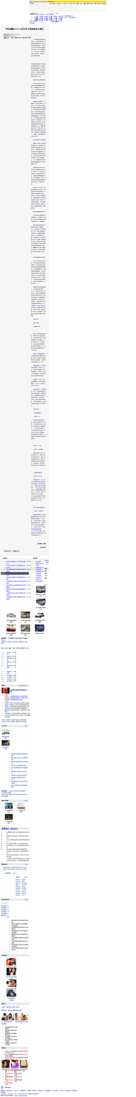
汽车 (70, 3)
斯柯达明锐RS (41, 507)
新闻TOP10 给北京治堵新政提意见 (19, 704)
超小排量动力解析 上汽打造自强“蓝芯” (17, 843)
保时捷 (10, 794)
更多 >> (45, 584)
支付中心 (16, 1090)
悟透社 (17, 719)
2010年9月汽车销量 (10, 715)
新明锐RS (35, 529)
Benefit (17, 1007)
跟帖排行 (14, 829)
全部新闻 (74, 1090)
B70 (32, 195)
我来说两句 (7, 34)
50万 (25, 638)
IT (67, 3)
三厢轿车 (9, 641)
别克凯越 (9, 681)
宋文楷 (13, 753)
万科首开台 (24, 889)
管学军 (13, 765)
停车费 (24, 794)
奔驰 (35, 134)
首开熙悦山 (18, 891)
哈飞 (35, 305)
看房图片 (13, 869)
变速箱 (42, 432)
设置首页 (3, 1090)
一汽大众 (10, 791)
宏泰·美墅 (18, 886)
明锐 (34, 516)
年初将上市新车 (39, 633)
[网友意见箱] (6, 1089)
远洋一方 (24, 895)
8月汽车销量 (19, 715)
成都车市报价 (40, 571)
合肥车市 (38, 575)
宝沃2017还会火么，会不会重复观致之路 (17, 860)
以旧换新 (5, 796)
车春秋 (6, 706)
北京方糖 (18, 881)
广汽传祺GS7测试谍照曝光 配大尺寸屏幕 (17, 858)
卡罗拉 (32, 115)
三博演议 (7, 708)
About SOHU (55, 1090)
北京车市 (38, 577)
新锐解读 (20, 1057)
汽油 (41, 430)
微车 (42, 481)
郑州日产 (37, 479)
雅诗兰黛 (8, 1007)
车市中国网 (39, 581)
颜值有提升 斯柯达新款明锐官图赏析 (16, 849)
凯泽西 (9, 792)
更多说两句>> (47, 562)
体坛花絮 (4, 955)
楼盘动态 (5, 869)
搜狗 (32, 3)
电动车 (5, 792)
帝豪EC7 (39, 241)
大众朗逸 (9, 675)
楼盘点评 (21, 867)
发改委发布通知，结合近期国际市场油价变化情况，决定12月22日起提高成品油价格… (19, 697)
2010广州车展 (22, 685)
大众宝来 (9, 679)
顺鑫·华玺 (24, 893)
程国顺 (13, 775)
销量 (43, 47)
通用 (36, 472)
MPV (39, 80)
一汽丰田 (35, 412)
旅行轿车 (15, 641)
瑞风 (34, 124)
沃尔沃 (43, 171)
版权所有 (36, 1093)
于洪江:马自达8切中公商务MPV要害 (19, 703)
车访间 (6, 703)
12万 (13, 638)
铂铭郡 (23, 886)
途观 (34, 225)
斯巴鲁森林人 (36, 365)
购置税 (57, 21)
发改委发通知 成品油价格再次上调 (19, 706)
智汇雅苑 (18, 889)
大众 (35, 527)
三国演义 (11, 1059)
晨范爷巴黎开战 (7, 1021)
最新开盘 (9, 867)
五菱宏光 (40, 472)
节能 (44, 143)
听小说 (7, 1054)
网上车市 (38, 561)
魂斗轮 (8, 721)
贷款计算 (25, 867)
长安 (32, 301)
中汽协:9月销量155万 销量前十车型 (20, 713)
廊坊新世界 (18, 888)
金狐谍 (13, 721)
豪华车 (35, 80)
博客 (95, 3)
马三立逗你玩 (13, 1051)
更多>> (57, 13)
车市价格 (38, 573)
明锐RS (35, 514)
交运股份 (3, 913)
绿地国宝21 (18, 879)
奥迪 (35, 132)
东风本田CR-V (36, 389)
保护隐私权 (47, 1090)
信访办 (3, 721)
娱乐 (59, 3)
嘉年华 (42, 204)
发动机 (36, 426)
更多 (8, 917)
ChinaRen (35, 1)
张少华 (13, 767)
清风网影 (13, 771)
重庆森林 (13, 757)
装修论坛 (21, 869)
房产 (74, 3)
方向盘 (42, 436)
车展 (42, 449)
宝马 (39, 134)
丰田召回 (15, 794)
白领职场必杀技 (13, 1054)
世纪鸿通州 (24, 888)
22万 (19, 638)
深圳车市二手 (40, 567)
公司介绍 (62, 1090)
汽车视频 (24, 721)
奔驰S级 (35, 379)
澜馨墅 (23, 881)
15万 (16, 638)
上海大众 (35, 507)
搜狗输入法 (10, 1090)
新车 (43, 39)
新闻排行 (5, 829)
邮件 (92, 3)
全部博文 (3, 1092)
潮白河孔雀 (18, 882)
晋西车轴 (3, 907)
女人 (81, 3)
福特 (34, 197)
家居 (77, 3)
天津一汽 (43, 305)
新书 (6, 1057)
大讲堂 (6, 694)
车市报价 (38, 569)
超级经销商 (23, 719)
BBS (99, 3)
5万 (9, 638)
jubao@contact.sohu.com (20, 1095)
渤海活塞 (3, 915)
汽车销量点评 (72, 17)
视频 (84, 3)
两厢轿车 (3, 641)
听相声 (7, 1051)
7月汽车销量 (26, 715)
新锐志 (39, 412)
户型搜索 (13, 867)
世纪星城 (24, 891)
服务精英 (7, 710)
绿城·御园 (18, 895)
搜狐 (30, 1)
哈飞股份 (3, 909)
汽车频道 (41, 14)
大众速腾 (9, 677)
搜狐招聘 (22, 1090)
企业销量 (7, 717)
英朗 (39, 233)
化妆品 (3, 1007)
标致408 (9, 656)
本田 (14, 791)
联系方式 (40, 1090)
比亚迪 (35, 101)
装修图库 (25, 869)
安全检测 (18, 721)
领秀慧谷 (24, 879)
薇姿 (13, 1007)
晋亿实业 (3, 906)
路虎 (3, 794)
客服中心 (34, 1090)
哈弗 (41, 117)
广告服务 (28, 1090)
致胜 (32, 206)
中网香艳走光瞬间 (11, 967)
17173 (40, 1)
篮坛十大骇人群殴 (11, 988)
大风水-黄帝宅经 (12, 1057)
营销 (40, 151)
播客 (88, 3)
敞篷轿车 (21, 641)
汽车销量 (7, 713)
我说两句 (103, 3)
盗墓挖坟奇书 (22, 1054)
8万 (11, 638)
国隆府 (17, 884)
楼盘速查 (5, 867)
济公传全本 (20, 1051)
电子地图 (17, 867)
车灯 (40, 520)
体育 (54, 3)
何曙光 (13, 761)
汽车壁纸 (31, 23)
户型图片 (17, 869)
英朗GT (43, 231)
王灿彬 (13, 777)
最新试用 (3, 1010)
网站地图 (68, 1090)
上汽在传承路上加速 (21, 765)
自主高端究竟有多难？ (21, 775)
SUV (40, 89)
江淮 (42, 479)
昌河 (39, 305)
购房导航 (9, 869)
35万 (22, 638)
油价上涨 (18, 791)
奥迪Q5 (35, 353)
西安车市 (38, 579)
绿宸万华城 (24, 882)
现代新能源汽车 (15, 781)
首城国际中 (18, 893)
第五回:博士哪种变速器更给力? (19, 708)
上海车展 (39, 487)
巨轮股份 (3, 911)
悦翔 (43, 105)
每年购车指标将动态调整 (18, 785)
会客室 (6, 704)
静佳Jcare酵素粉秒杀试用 (15, 1010)
